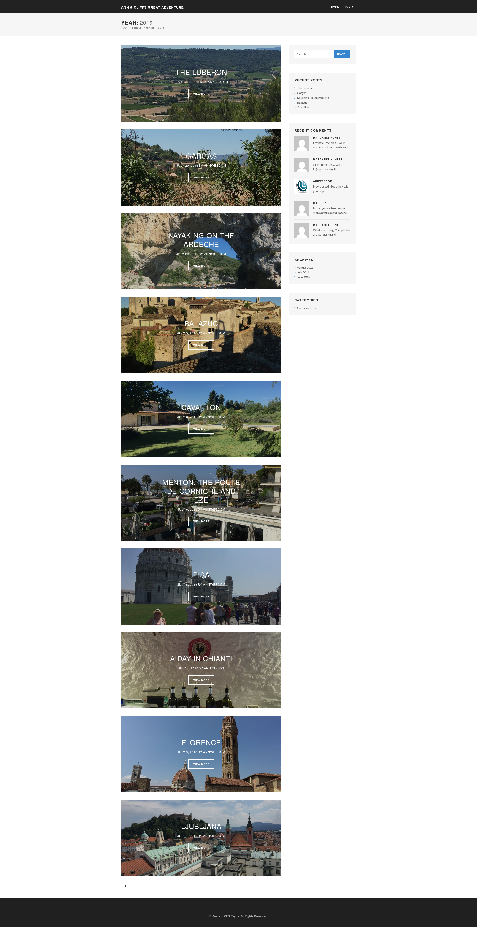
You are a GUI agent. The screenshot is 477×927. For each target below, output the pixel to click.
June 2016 (303, 277)
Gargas (201, 155)
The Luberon (201, 72)
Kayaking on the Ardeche (201, 239)
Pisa (201, 574)
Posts (349, 6)
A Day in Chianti (201, 658)
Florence (201, 742)
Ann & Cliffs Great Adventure (152, 7)
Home (335, 6)
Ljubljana (201, 826)
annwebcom (215, 165)
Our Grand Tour (307, 308)
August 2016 (305, 267)
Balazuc (201, 323)
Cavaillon (201, 407)
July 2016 (303, 272)
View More (201, 93)
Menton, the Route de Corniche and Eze (201, 491)
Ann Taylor (218, 82)
